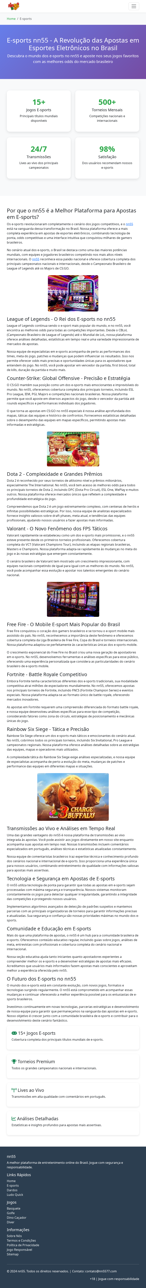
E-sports (13, 1185)
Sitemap (13, 1254)
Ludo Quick (15, 1195)
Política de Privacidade (23, 1245)
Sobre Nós (14, 1236)
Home (11, 19)
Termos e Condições (21, 1240)
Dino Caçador (16, 1217)
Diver (10, 1222)
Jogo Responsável (19, 1250)
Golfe (11, 1213)
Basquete (13, 1208)
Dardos (12, 1190)
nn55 (129, 224)
